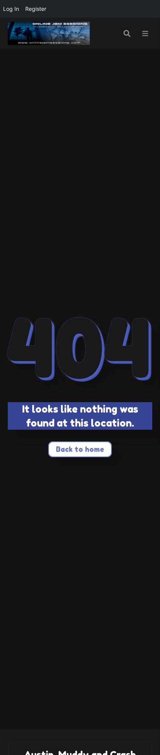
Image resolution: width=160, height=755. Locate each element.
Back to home (80, 449)
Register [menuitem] (35, 8)
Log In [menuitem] (11, 8)
